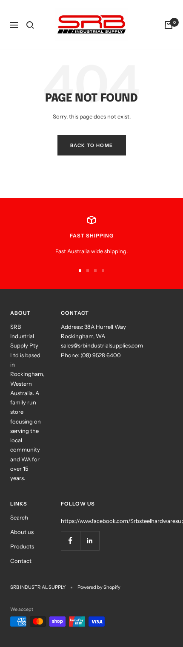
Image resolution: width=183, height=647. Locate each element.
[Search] (30, 25)
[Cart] (168, 25)
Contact (20, 560)
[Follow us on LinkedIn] (89, 540)
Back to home (91, 145)
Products (22, 546)
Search (19, 517)
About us (22, 531)
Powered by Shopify (98, 587)
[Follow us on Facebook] (70, 540)
